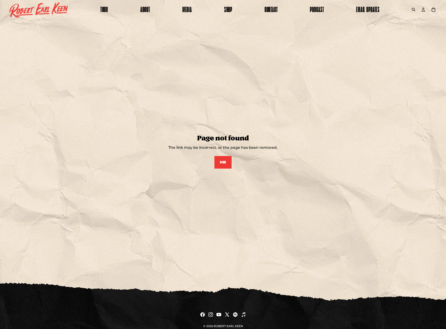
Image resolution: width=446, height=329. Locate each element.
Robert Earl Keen (228, 326)
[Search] (413, 9)
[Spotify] (235, 314)
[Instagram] (210, 314)
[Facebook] (202, 314)
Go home (223, 162)
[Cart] (433, 9)
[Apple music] (243, 314)
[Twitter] (227, 314)
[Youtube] (219, 314)
